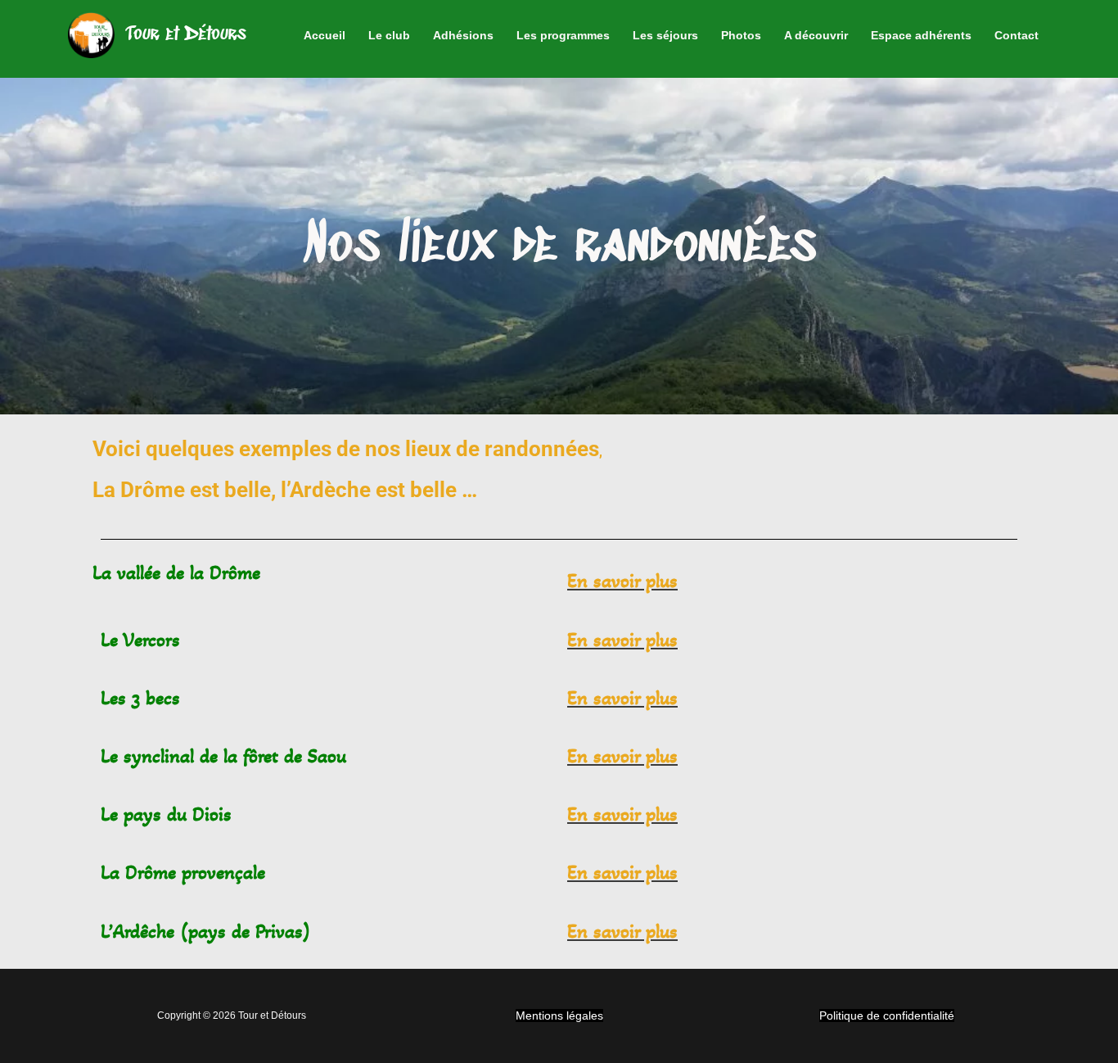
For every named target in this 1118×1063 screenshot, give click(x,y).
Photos (741, 35)
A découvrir (816, 35)
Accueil (324, 35)
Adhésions (463, 35)
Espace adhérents (921, 35)
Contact (1016, 35)
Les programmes (563, 35)
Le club (389, 35)
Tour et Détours (186, 34)
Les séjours (665, 35)
